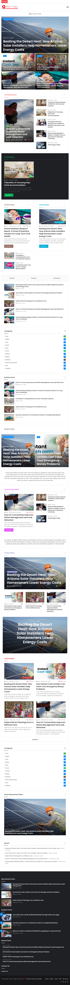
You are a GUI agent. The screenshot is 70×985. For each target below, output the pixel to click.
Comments (56, 278)
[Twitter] (63, 982)
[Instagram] (67, 982)
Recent (12, 278)
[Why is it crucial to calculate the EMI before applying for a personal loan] (6, 933)
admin (8, 140)
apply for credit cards (20, 474)
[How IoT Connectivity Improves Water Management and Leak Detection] (19, 120)
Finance (7, 354)
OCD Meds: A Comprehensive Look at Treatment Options (23, 257)
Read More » (9, 195)
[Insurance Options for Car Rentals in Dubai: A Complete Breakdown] (9, 417)
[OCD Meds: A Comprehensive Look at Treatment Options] (9, 255)
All (44, 94)
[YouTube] (65, 982)
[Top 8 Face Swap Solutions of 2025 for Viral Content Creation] (41, 102)
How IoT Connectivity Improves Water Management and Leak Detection (17, 86)
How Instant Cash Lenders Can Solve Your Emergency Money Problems (17, 68)
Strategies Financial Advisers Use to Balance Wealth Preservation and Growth (56, 124)
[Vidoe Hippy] (10, 7)
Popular (33, 278)
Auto (6, 365)
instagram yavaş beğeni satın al (57, 540)
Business (48, 94)
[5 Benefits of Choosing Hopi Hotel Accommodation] (41, 112)
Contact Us (4, 971)
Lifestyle (39, 56)
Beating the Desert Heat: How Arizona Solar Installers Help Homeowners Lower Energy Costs (35, 45)
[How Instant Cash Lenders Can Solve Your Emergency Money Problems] (9, 295)
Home (47, 979)
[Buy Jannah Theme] (35, 13)
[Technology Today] (41, 145)
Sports (7, 345)
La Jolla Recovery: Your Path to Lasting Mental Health (23, 266)
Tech (5, 74)
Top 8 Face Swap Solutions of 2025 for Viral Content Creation (57, 104)
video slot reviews (22, 480)
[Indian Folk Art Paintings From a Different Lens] (9, 303)
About (51, 979)
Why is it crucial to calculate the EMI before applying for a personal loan (37, 931)
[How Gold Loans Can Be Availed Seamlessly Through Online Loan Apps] (6, 917)
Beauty (7, 356)
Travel (58, 94)
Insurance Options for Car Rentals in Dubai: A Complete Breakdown (38, 415)
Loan (5, 56)
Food (6, 348)
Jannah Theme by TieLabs (34, 979)
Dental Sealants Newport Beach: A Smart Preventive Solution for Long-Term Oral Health (50, 85)
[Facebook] (61, 982)
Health (38, 74)
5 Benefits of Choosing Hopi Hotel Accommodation (17, 183)
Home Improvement (8, 19)
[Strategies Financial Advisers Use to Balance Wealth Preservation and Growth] (41, 122)
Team (56, 979)
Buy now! (65, 979)
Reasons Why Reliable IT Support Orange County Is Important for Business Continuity (56, 136)
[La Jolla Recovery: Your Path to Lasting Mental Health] (9, 265)
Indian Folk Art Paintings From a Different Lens (48, 68)
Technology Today (54, 145)
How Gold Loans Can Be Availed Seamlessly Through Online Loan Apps (36, 915)
